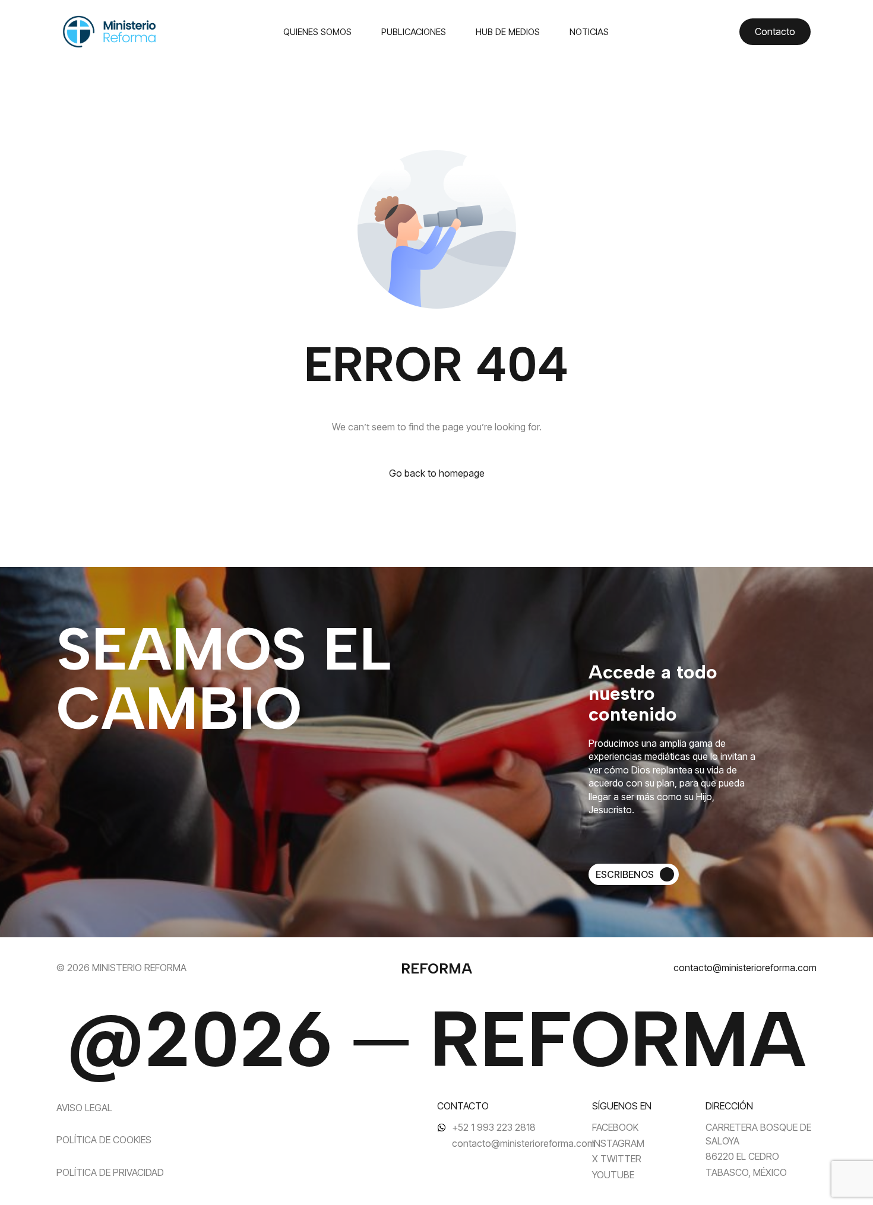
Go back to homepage (437, 473)
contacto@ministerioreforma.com (745, 967)
